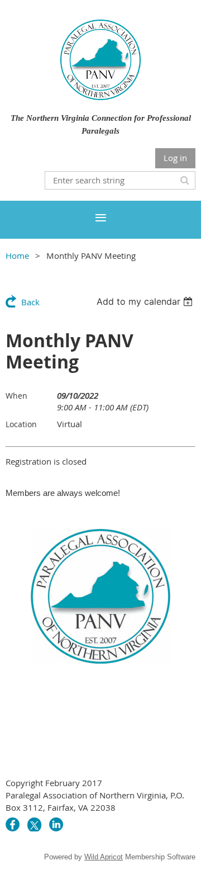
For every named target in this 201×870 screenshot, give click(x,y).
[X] (34, 824)
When (16, 395)
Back (30, 302)
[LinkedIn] (56, 824)
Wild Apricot (103, 857)
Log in (175, 157)
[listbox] (146, 301)
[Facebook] (13, 824)
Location (21, 424)
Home (17, 255)
